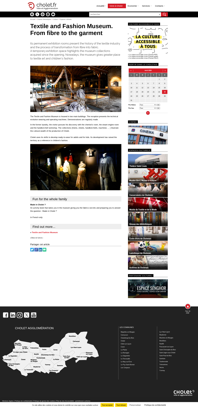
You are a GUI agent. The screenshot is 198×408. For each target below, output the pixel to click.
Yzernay (162, 370)
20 (148, 92)
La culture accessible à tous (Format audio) (143, 56)
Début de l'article (36, 238)
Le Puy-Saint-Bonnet (128, 364)
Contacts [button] (159, 6)
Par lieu (131, 108)
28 (153, 96)
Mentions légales (8, 401)
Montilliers (162, 341)
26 (142, 96)
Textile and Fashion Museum (45, 232)
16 (165, 88)
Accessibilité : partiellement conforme (77, 401)
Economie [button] (132, 6)
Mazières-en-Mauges (166, 338)
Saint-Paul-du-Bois (165, 355)
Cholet (123, 341)
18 (137, 92)
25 (137, 96)
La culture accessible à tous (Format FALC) (143, 58)
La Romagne (125, 353)
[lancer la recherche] (164, 14)
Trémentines (163, 364)
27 (148, 96)
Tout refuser (121, 405)
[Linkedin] (40, 251)
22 (159, 92)
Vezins (161, 367)
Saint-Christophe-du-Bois (167, 350)
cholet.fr (46, 5)
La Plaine (124, 350)
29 (159, 96)
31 (131, 100)
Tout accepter (107, 405)
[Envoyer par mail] (44, 251)
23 (165, 92)
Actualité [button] (100, 6)
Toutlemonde (163, 361)
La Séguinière (125, 356)
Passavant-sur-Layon (166, 347)
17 (131, 92)
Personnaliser (135, 405)
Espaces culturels (66, 19)
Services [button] (146, 6)
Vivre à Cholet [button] (116, 6)
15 (159, 88)
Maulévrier (162, 335)
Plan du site (60, 401)
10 (131, 88)
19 (142, 92)
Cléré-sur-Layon (126, 344)
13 (148, 88)
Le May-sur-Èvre (126, 362)
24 (131, 96)
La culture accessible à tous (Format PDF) (143, 55)
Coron (123, 347)
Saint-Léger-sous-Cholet (167, 353)
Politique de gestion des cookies (44, 401)
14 (153, 88)
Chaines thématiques (44, 19)
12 (142, 88)
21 (153, 92)
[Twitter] (32, 251)
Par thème (132, 105)
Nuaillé (161, 344)
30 (165, 96)
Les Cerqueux (125, 367)
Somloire (162, 358)
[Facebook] (36, 251)
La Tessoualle (125, 359)
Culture (55, 19)
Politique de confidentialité (23, 401)
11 (137, 88)
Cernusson (124, 335)
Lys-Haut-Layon (164, 332)
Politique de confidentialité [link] (155, 405)
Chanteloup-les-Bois (127, 338)
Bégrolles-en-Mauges (128, 332)
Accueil (32, 19)
